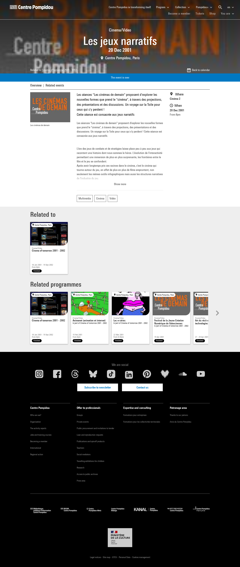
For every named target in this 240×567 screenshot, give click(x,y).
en (229, 7)
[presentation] (217, 313)
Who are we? (35, 415)
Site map (107, 557)
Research (80, 467)
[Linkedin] (129, 375)
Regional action (36, 454)
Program (161, 7)
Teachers (80, 448)
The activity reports (38, 428)
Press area (81, 480)
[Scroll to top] (232, 559)
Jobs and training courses (40, 434)
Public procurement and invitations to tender (95, 428)
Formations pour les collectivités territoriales (141, 421)
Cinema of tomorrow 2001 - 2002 (59, 70)
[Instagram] (39, 375)
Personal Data (125, 557)
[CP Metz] (96, 512)
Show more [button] (120, 184)
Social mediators (83, 454)
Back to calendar (201, 70)
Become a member (180, 13)
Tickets (200, 13)
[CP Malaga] (120, 512)
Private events (83, 421)
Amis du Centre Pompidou (180, 421)
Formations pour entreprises (134, 415)
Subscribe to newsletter (97, 387)
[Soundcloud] (183, 375)
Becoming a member (38, 441)
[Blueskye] (93, 375)
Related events (55, 85)
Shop (213, 13)
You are (226, 13)
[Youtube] (201, 375)
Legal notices (95, 557)
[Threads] (75, 375)
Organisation (35, 421)
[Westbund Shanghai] (178, 512)
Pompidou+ (202, 7)
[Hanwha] (201, 512)
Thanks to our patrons (179, 415)
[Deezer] (165, 375)
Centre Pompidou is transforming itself (131, 7)
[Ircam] (71, 512)
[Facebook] (57, 375)
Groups (80, 415)
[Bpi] (43, 512)
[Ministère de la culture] (120, 537)
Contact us (142, 387)
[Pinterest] (147, 375)
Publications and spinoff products (90, 441)
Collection (181, 7)
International (35, 448)
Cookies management (141, 557)
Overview (36, 85)
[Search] (220, 7)
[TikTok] (111, 375)
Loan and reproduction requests (90, 434)
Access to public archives (87, 474)
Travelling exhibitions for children (90, 461)
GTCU (114, 557)
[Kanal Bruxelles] (148, 512)
